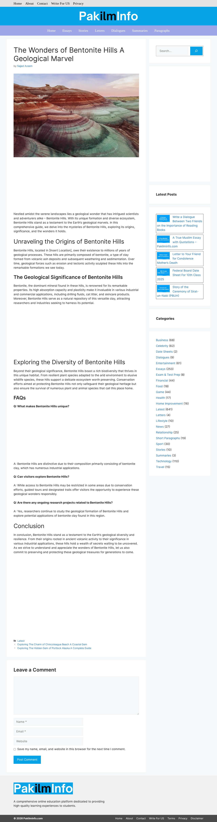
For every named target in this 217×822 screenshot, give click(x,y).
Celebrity (162, 346)
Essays (67, 30)
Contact (42, 3)
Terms (171, 818)
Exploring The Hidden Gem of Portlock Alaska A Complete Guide (54, 648)
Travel (160, 467)
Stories (83, 30)
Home (18, 3)
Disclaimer (197, 818)
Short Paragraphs (168, 438)
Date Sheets (164, 351)
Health (160, 397)
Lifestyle (161, 421)
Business (162, 340)
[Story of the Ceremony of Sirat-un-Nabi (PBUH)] (163, 289)
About (29, 3)
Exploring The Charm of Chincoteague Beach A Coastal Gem (52, 644)
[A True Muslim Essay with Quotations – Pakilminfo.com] (163, 240)
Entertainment (165, 363)
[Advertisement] (76, 187)
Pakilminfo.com (33, 818)
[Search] (196, 51)
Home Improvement (169, 403)
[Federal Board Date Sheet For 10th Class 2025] (163, 273)
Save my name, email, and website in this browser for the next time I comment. (71, 749)
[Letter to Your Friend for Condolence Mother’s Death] (163, 256)
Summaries (140, 30)
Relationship (164, 432)
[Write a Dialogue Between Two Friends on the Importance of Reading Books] (163, 219)
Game (160, 392)
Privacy (78, 3)
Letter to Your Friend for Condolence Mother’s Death (179, 258)
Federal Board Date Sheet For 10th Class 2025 (179, 275)
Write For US (60, 3)
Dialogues (118, 30)
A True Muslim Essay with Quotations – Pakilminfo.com (179, 242)
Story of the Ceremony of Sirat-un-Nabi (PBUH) (178, 291)
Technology (164, 461)
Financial (162, 380)
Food (159, 386)
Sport (159, 444)
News (160, 426)
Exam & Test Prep (168, 374)
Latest (21, 640)
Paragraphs (162, 30)
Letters (100, 30)
